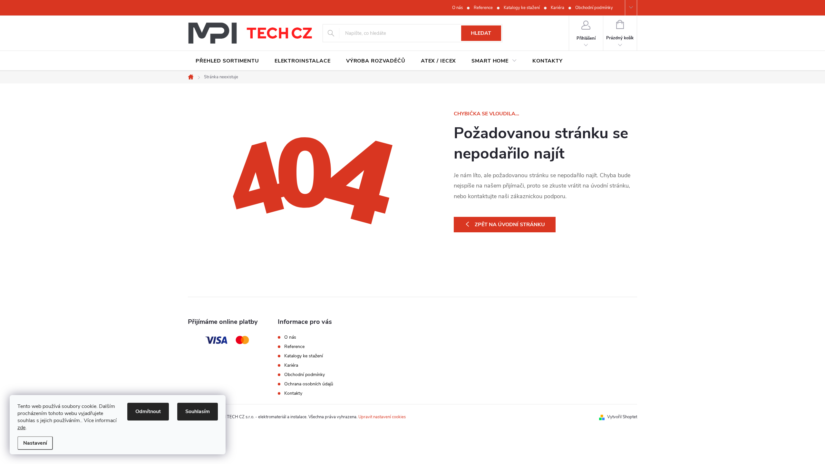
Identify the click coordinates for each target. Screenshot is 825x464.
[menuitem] (227, 61)
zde (21, 427)
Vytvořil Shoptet (622, 417)
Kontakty (293, 393)
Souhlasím (197, 411)
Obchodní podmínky (594, 8)
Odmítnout (148, 411)
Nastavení (35, 443)
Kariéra (557, 8)
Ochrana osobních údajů (308, 384)
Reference (483, 8)
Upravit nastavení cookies (382, 417)
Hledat (481, 33)
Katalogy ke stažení (522, 8)
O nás (457, 8)
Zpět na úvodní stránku (510, 224)
